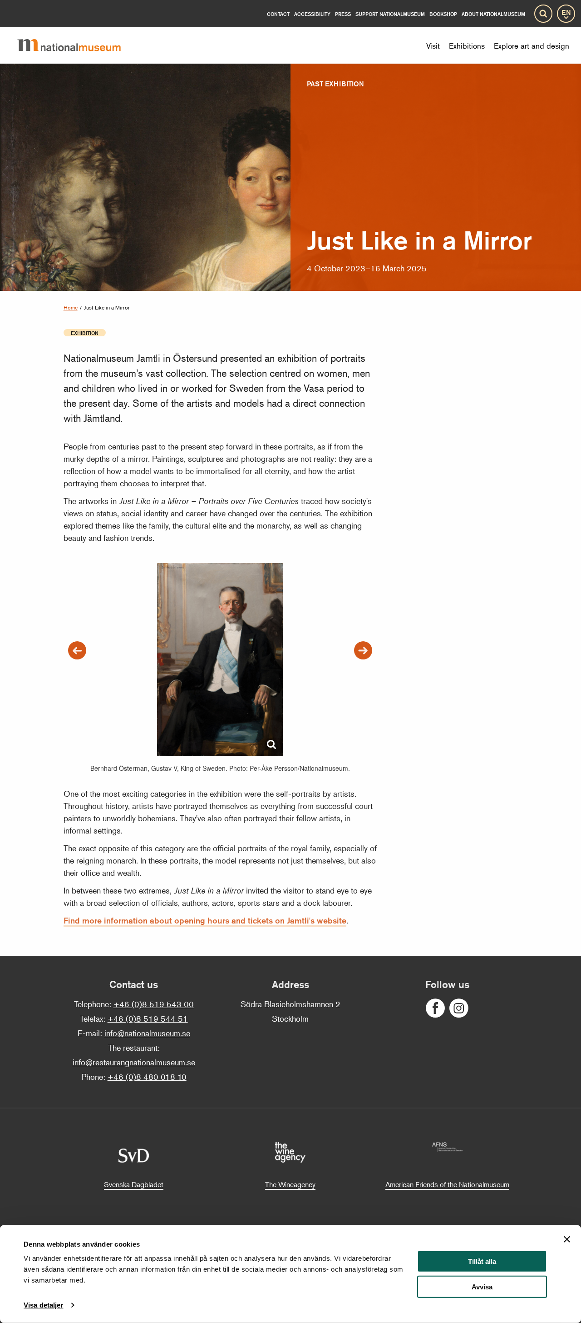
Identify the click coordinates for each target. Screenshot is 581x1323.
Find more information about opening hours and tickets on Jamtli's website (205, 920)
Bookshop (443, 13)
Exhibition (84, 333)
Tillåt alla (482, 1261)
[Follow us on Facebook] (435, 1008)
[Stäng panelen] (567, 1239)
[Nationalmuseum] (76, 45)
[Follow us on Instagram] (459, 1008)
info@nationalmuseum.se (147, 1033)
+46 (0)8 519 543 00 (153, 1004)
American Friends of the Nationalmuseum (447, 1184)
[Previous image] (77, 650)
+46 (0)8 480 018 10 (147, 1077)
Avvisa (482, 1287)
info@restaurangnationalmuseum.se (134, 1062)
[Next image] (363, 650)
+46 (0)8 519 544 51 (148, 1018)
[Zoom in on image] (271, 745)
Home (71, 307)
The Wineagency (290, 1184)
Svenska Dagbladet (133, 1184)
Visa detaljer (43, 1305)
